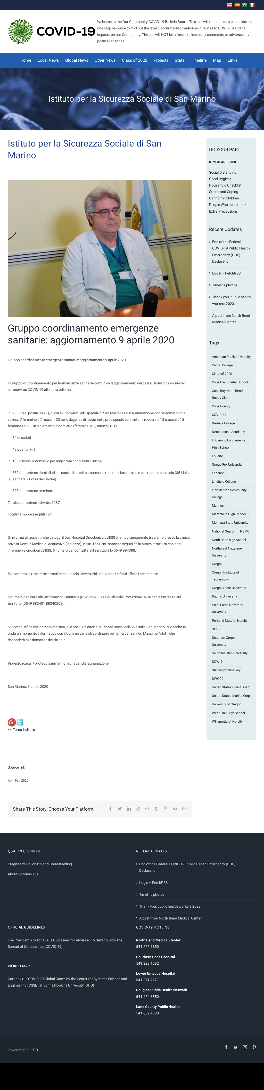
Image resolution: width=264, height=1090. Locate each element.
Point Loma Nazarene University (227, 608)
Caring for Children (224, 198)
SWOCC (218, 679)
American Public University (231, 357)
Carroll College (222, 365)
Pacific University (224, 596)
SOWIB (217, 662)
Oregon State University (229, 588)
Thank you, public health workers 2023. (170, 906)
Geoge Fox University (227, 464)
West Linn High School (228, 713)
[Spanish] (237, 5)
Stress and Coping (223, 192)
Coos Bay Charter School (230, 382)
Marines (218, 505)
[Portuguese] (245, 5)
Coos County (221, 406)
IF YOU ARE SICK (222, 162)
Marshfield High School (229, 514)
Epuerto (217, 456)
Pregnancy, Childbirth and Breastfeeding (40, 864)
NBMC (244, 531)
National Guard (223, 531)
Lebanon (218, 473)
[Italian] (252, 5)
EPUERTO (32, 1050)
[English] (230, 5)
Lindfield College (224, 481)
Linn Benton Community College (229, 493)
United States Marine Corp (231, 696)
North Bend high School (229, 540)
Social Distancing (222, 172)
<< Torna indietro (21, 730)
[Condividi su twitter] (20, 721)
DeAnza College (223, 423)
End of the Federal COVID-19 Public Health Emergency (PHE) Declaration (187, 867)
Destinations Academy (228, 432)
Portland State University (230, 621)
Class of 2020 (222, 374)
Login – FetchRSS (226, 273)
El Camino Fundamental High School (229, 443)
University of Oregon (226, 704)
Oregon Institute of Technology (225, 575)
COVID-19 (219, 415)
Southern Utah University (230, 653)
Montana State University (230, 522)
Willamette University (227, 721)
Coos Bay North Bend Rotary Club (227, 394)
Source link (16, 767)
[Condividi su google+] (12, 721)
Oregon (217, 564)
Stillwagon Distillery (226, 670)
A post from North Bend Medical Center (170, 918)
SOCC (216, 629)
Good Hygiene (220, 179)
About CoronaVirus (23, 874)
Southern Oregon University (224, 641)
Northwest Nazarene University (227, 551)
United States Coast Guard (231, 687)
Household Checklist (225, 185)
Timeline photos (224, 285)
